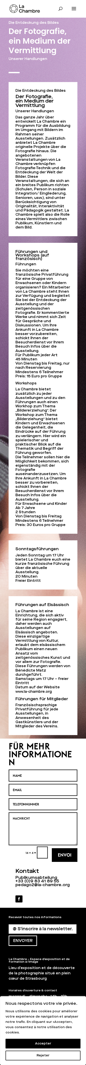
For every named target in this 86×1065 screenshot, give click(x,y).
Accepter (43, 1043)
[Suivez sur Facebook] (18, 898)
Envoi (64, 855)
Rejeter (43, 1055)
